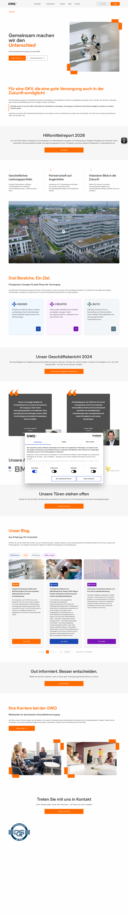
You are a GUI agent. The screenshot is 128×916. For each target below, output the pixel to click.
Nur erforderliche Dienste (64, 478)
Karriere (62, 4)
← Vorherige (40, 652)
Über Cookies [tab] (90, 442)
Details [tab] (64, 442)
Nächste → (68, 652)
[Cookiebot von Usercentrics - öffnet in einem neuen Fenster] (93, 436)
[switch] (54, 471)
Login (115, 4)
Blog (69, 4)
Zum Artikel (26, 641)
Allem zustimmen (89, 478)
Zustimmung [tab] (38, 442)
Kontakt (77, 4)
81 (61, 652)
